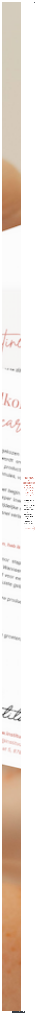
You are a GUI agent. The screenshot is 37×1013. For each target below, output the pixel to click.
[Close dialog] (34, 2)
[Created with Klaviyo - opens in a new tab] (18, 1012)
